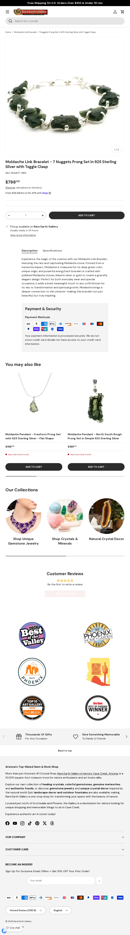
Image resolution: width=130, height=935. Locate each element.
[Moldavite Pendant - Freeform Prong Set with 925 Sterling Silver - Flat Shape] (33, 401)
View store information (23, 235)
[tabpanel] (65, 277)
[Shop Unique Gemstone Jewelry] (23, 516)
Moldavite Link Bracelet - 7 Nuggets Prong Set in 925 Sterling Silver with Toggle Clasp (55, 32)
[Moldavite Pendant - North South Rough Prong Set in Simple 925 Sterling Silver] (96, 401)
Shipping (10, 187)
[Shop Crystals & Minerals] (65, 516)
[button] (122, 12)
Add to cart (86, 215)
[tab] (30, 250)
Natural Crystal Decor (106, 539)
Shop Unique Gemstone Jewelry (23, 541)
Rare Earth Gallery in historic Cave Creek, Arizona (87, 773)
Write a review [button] (65, 593)
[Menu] (7, 12)
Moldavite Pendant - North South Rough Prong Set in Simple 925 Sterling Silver (95, 436)
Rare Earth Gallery (22, 921)
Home (8, 32)
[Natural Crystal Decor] (106, 516)
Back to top (65, 750)
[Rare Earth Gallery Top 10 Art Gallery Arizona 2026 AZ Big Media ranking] (32, 708)
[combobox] (65, 21)
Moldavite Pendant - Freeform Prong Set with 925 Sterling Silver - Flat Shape (33, 436)
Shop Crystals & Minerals (65, 541)
